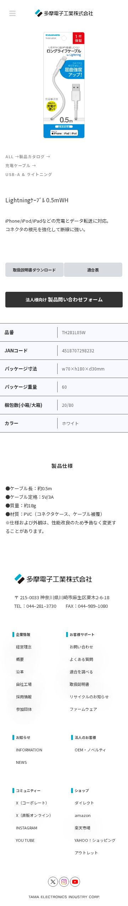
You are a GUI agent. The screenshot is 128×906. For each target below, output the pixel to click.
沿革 (20, 671)
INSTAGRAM (26, 827)
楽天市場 (82, 827)
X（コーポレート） (32, 803)
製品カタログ (32, 156)
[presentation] (20, 85)
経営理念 (24, 646)
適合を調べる (81, 671)
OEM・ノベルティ (90, 749)
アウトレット (86, 852)
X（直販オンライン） (34, 815)
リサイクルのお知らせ (89, 696)
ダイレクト (84, 803)
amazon (83, 815)
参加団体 (24, 709)
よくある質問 (81, 659)
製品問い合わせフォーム (64, 299)
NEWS (21, 762)
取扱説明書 (79, 684)
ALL (9, 156)
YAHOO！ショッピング (95, 840)
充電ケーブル (18, 165)
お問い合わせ (81, 646)
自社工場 (24, 684)
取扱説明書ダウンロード (34, 270)
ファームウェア (83, 709)
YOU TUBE (25, 840)
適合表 (93, 270)
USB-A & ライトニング (28, 174)
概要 (20, 659)
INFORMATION (29, 749)
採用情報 (24, 696)
